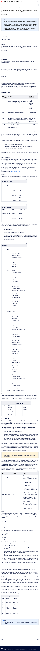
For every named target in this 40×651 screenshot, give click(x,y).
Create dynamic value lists (15, 171)
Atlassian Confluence (25, 649)
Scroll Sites (19, 649)
